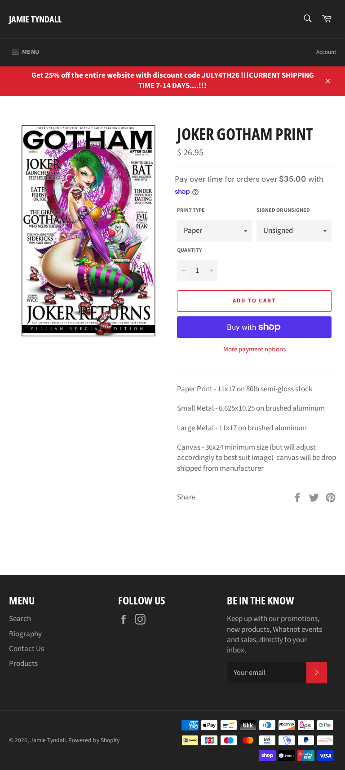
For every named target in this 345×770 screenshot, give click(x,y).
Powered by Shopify (93, 740)
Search (20, 618)
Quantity (189, 250)
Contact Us (26, 648)
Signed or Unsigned (283, 210)
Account (326, 52)
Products (23, 663)
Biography (25, 634)
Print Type (191, 210)
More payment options (254, 349)
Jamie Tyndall (35, 19)
